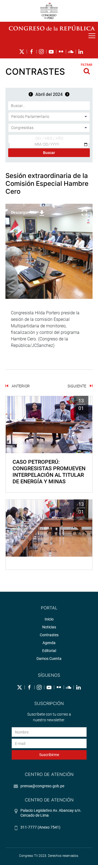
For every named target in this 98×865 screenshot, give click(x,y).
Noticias (49, 627)
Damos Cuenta (49, 658)
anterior (20, 386)
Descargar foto (23, 212)
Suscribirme (49, 755)
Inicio (49, 619)
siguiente (77, 386)
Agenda (49, 643)
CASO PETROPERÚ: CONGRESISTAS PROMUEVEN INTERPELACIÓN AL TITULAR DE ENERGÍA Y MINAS (49, 472)
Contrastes (49, 635)
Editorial (49, 650)
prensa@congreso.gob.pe (42, 786)
